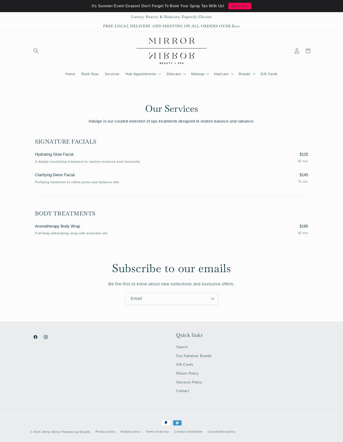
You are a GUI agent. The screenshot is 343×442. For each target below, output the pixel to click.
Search (182, 347)
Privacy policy (105, 431)
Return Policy (187, 373)
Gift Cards (184, 364)
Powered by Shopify (76, 432)
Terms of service (157, 431)
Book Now (240, 6)
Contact (182, 391)
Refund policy (130, 431)
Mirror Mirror (51, 432)
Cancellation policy (221, 431)
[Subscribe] (211, 299)
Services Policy (189, 382)
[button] (36, 50)
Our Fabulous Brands (194, 356)
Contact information (188, 431)
